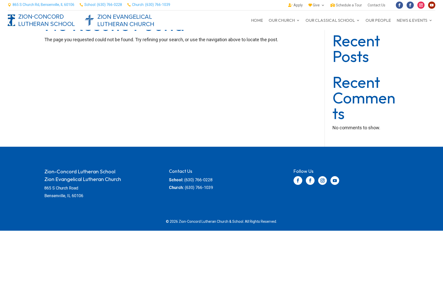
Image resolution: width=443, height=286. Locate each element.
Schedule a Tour (348, 5)
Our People (378, 20)
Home (257, 20)
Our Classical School (330, 20)
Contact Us (376, 5)
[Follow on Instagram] (421, 5)
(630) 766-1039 (199, 187)
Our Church (282, 20)
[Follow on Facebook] (399, 5)
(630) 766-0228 (198, 179)
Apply (298, 5)
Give (316, 5)
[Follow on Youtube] (431, 5)
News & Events (412, 20)
